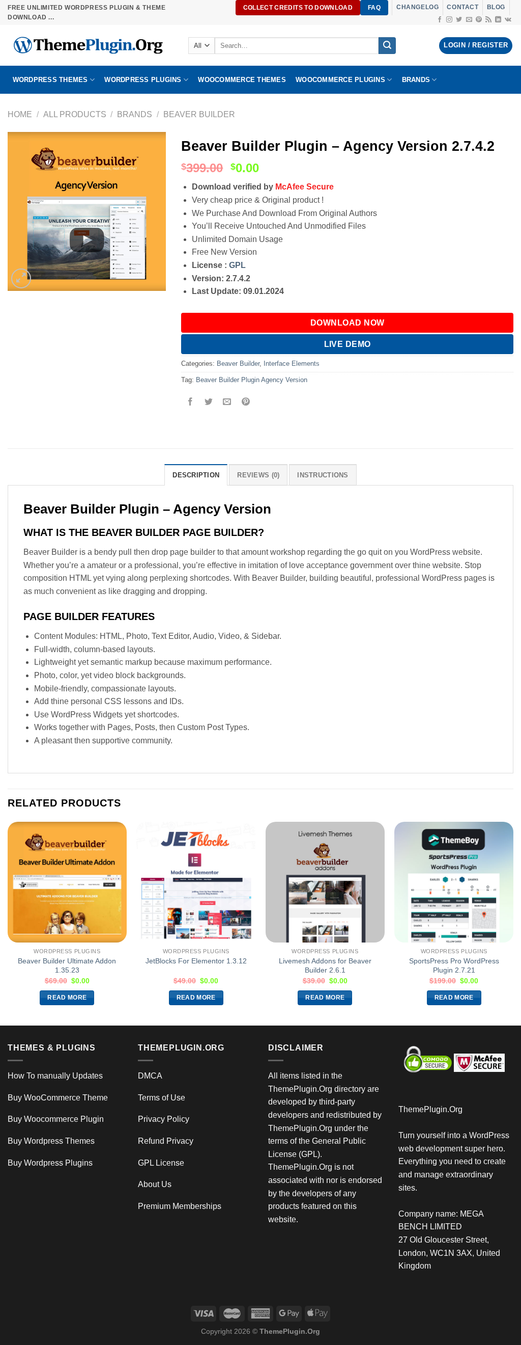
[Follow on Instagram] (449, 19)
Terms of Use (161, 1097)
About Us (154, 1184)
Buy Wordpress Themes (51, 1141)
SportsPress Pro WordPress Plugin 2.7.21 (454, 966)
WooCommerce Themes (242, 80)
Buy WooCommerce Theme (58, 1097)
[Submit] (387, 46)
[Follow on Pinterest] (479, 19)
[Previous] (8, 923)
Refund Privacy (165, 1141)
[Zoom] (21, 278)
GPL (237, 265)
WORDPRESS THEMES (50, 80)
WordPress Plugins (142, 80)
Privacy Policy (163, 1119)
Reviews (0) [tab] (258, 475)
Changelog (417, 7)
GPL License (161, 1163)
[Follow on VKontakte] (508, 19)
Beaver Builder (199, 114)
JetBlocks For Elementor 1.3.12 (196, 961)
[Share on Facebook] (190, 402)
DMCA (150, 1075)
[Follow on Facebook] (440, 19)
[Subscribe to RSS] (488, 19)
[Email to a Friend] (227, 402)
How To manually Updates (55, 1075)
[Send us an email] (469, 19)
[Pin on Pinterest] (245, 402)
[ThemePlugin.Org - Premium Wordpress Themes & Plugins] (90, 45)
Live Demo (347, 344)
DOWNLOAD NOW (347, 322)
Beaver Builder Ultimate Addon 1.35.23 (67, 966)
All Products (74, 114)
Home (20, 114)
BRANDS (416, 80)
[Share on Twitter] (208, 402)
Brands (134, 114)
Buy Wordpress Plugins (50, 1163)
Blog (496, 7)
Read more (66, 997)
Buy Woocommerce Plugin (56, 1119)
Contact (462, 7)
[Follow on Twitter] (459, 19)
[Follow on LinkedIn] (498, 19)
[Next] (512, 923)
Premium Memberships (179, 1206)
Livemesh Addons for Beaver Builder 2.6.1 (325, 966)
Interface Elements (292, 363)
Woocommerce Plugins (340, 80)
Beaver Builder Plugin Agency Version (251, 380)
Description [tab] (195, 475)
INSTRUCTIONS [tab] (322, 475)
